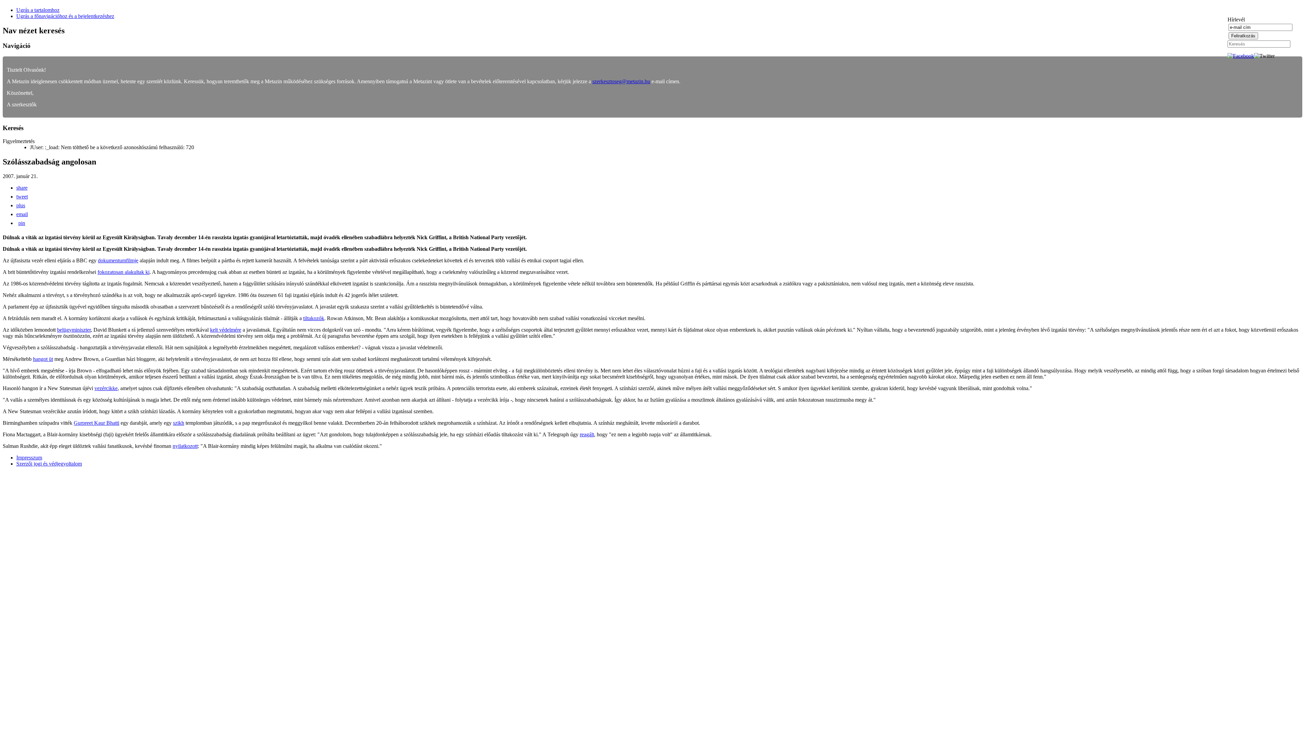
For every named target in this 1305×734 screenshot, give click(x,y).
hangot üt (43, 359)
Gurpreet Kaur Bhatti (96, 423)
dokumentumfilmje (118, 260)
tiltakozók (313, 318)
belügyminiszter (74, 330)
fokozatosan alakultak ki (124, 272)
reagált (587, 434)
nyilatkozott (185, 446)
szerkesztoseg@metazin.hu (621, 81)
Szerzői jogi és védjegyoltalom (49, 464)
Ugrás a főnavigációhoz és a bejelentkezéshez (65, 16)
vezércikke (106, 388)
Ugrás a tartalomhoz (37, 10)
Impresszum (29, 457)
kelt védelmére (225, 330)
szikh (178, 423)
